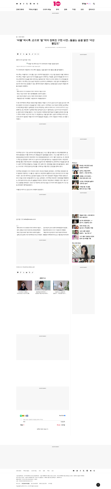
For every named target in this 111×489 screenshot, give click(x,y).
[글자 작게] (38, 54)
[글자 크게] (35, 54)
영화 (65, 9)
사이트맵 (50, 483)
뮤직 (57, 9)
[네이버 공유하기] (26, 54)
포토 (82, 9)
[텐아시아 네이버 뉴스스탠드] (34, 3)
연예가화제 (20, 9)
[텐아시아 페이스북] (23, 3)
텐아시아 (24, 486)
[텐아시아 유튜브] (17, 3)
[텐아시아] (56, 3)
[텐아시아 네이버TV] (20, 3)
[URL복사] (32, 54)
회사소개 (18, 483)
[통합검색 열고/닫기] (94, 4)
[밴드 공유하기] (29, 54)
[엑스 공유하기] (23, 54)
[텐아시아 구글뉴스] (37, 3)
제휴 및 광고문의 (43, 483)
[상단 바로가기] (98, 485)
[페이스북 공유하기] (20, 54)
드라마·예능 (47, 9)
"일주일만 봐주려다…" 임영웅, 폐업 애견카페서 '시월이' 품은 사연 (41, 293)
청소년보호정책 (34, 483)
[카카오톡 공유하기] (17, 54)
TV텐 (74, 9)
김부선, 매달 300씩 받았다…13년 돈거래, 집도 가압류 (86, 173)
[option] (83, 252)
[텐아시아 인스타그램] (30, 3)
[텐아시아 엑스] (27, 3)
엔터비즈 (92, 9)
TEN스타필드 (33, 9)
